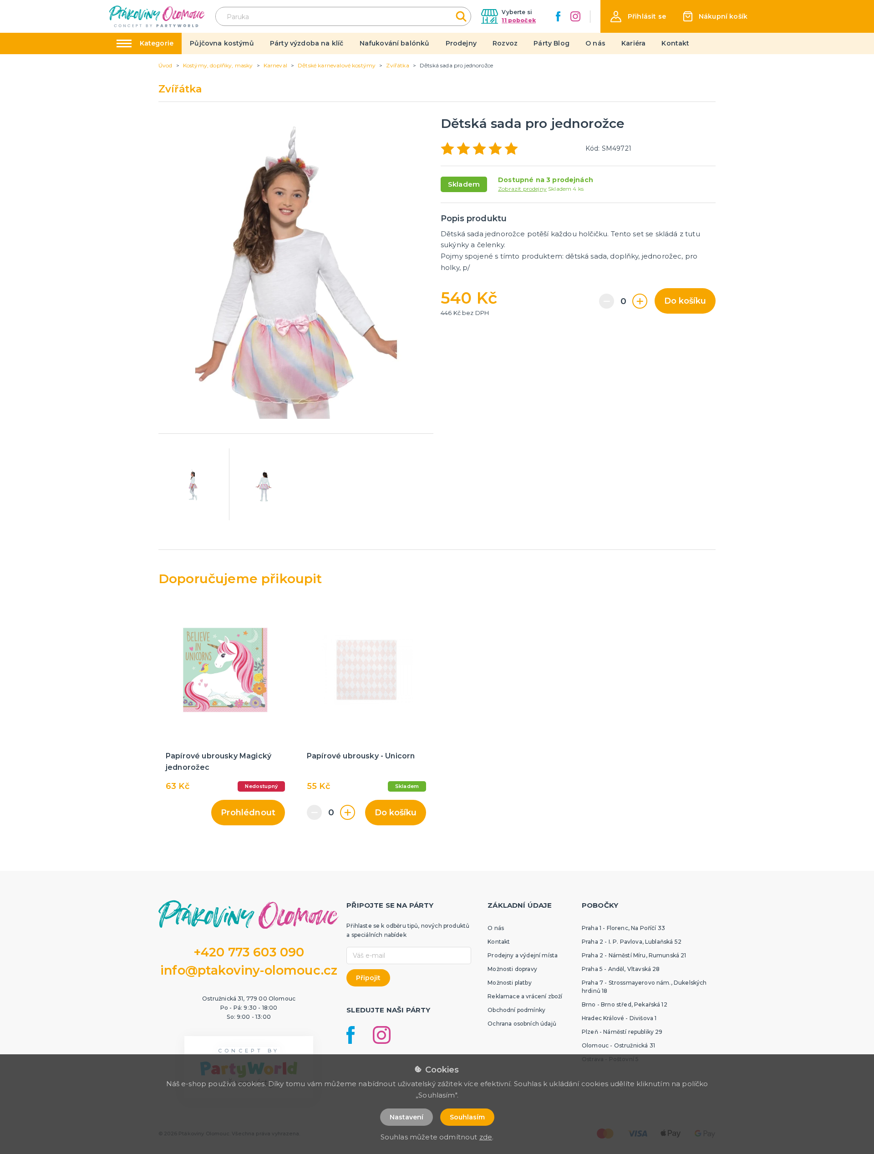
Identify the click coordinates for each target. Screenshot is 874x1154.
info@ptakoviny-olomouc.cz (248, 970)
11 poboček (519, 20)
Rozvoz (505, 43)
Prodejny (461, 43)
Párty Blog (551, 43)
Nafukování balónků (395, 43)
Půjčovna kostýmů (222, 43)
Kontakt (675, 43)
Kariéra (633, 43)
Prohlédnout (248, 813)
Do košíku (685, 301)
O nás (595, 43)
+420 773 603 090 (249, 952)
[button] (638, 17)
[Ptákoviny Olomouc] (157, 16)
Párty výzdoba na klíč (306, 43)
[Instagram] (575, 16)
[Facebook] (558, 16)
